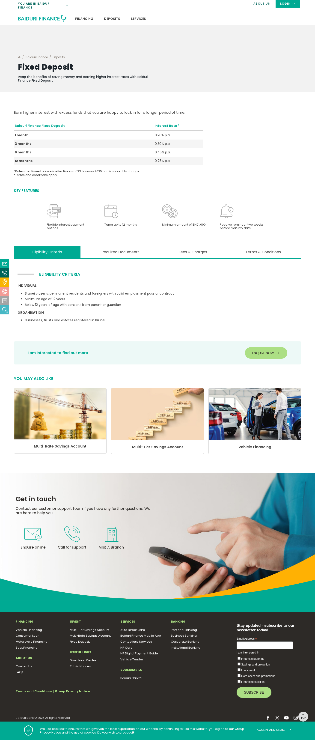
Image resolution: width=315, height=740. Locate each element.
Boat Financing (91, 13)
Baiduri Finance (37, 57)
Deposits (112, 19)
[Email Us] (4, 263)
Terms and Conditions (34, 691)
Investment (248, 670)
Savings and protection (255, 664)
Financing (84, 19)
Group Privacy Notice (72, 691)
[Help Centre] (4, 291)
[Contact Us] (4, 273)
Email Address (247, 639)
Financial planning (252, 658)
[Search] (4, 309)
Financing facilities (252, 681)
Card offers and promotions (258, 676)
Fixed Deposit (89, 14)
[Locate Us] (4, 282)
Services (138, 19)
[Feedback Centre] (4, 300)
